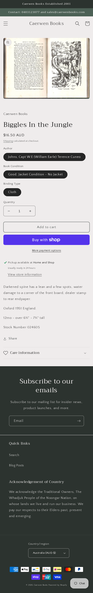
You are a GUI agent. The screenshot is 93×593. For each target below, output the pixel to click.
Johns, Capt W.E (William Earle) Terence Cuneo (44, 157)
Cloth (12, 192)
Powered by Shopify (58, 585)
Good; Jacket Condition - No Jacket (35, 174)
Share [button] (13, 338)
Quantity (9, 202)
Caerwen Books (41, 585)
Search (14, 455)
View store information (25, 274)
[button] (6, 24)
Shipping (8, 141)
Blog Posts (16, 465)
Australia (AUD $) (44, 552)
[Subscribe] (79, 421)
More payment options (46, 250)
